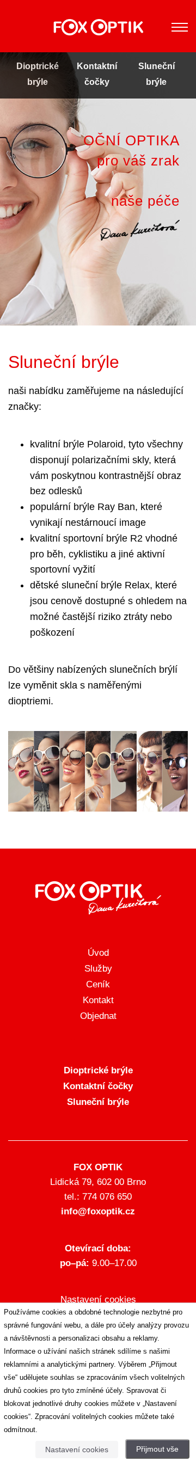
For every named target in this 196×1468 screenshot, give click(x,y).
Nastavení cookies (98, 1299)
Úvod (98, 953)
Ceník (98, 984)
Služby (98, 968)
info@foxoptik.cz (98, 1211)
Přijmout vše (157, 1449)
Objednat (98, 1016)
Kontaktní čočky (98, 1086)
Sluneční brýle (98, 1102)
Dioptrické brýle (98, 1070)
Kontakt (98, 1000)
